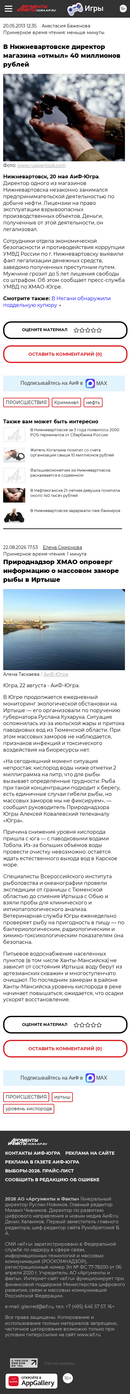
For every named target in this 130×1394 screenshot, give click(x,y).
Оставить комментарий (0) (65, 354)
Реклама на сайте (90, 1153)
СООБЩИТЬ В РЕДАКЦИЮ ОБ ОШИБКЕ (52, 1180)
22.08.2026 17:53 (20, 547)
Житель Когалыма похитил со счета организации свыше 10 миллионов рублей (72, 452)
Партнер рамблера (59, 1363)
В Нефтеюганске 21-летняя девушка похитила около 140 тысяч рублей (75, 493)
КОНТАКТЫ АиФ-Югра (32, 1153)
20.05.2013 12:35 (20, 26)
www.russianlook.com (41, 165)
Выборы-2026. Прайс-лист (39, 1171)
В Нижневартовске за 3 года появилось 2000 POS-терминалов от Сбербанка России (74, 432)
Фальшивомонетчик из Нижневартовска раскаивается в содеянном (70, 473)
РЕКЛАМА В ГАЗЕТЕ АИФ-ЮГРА (42, 1162)
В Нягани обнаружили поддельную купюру (57, 301)
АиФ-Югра (56, 674)
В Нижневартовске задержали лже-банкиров (75, 510)
